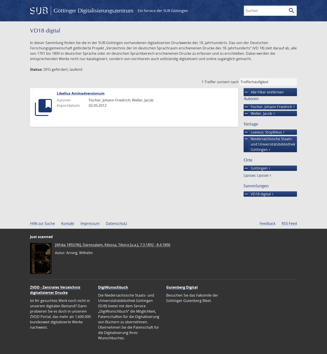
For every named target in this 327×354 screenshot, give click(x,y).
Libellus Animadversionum (81, 93)
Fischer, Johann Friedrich (269, 106)
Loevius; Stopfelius (264, 132)
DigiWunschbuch (113, 287)
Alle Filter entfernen (264, 92)
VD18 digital (258, 194)
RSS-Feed (289, 223)
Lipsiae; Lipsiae (257, 175)
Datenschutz (116, 223)
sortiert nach (228, 81)
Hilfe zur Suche (42, 223)
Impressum (90, 223)
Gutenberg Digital (182, 287)
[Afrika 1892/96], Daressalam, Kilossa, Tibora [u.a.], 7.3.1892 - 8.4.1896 (112, 244)
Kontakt (67, 223)
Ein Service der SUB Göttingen (163, 10)
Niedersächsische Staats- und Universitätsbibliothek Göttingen (269, 144)
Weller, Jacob (259, 113)
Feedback (267, 223)
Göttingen (257, 168)
